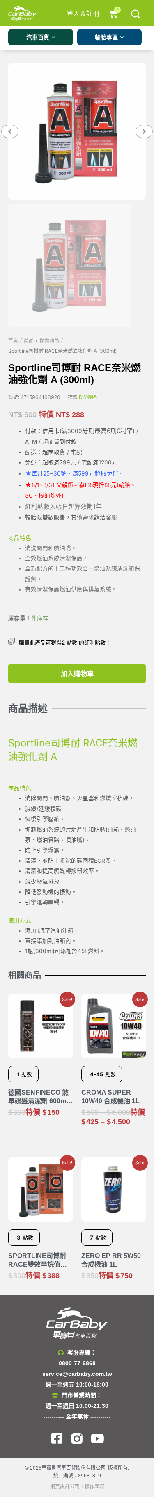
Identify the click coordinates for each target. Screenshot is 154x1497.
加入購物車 (77, 674)
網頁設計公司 (65, 1487)
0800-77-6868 (77, 1363)
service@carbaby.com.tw (77, 1374)
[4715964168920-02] (77, 131)
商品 (29, 340)
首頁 (13, 340)
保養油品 (49, 340)
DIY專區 (88, 397)
